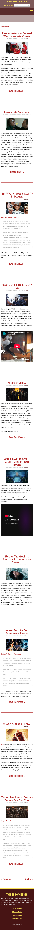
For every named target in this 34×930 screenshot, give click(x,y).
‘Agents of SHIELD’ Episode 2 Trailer (17, 287)
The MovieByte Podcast (13, 2)
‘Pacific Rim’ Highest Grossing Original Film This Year (17, 799)
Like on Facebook (17, 909)
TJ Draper (26, 38)
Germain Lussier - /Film (9, 217)
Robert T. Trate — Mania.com (11, 654)
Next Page (28, 879)
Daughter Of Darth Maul (17, 112)
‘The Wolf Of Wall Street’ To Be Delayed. (17, 195)
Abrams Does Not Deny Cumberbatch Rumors (17, 632)
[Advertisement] (17, 19)
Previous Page (7, 879)
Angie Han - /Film (7, 821)
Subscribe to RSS (17, 918)
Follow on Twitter (17, 912)
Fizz (2, 744)
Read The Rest (16, 90)
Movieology (24, 2)
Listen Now (16, 172)
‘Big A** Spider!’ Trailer (17, 723)
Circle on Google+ (17, 915)
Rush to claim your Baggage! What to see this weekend (17, 35)
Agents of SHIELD (17, 382)
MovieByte (10, 11)
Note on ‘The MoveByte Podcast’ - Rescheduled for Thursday (17, 559)
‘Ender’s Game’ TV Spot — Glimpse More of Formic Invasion (17, 461)
